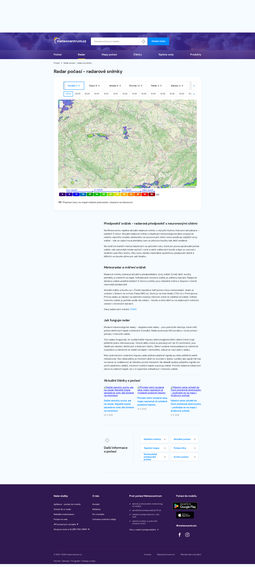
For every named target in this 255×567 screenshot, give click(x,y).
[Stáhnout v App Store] (185, 515)
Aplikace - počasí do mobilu (67, 504)
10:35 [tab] (153, 93)
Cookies (147, 554)
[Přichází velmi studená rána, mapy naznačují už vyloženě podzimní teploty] (152, 390)
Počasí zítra (180, 448)
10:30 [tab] (144, 93)
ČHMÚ (133, 309)
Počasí (58, 54)
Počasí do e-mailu (62, 509)
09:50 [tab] (68, 93)
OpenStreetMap (178, 187)
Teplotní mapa (151, 448)
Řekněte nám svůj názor (191, 554)
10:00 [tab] (87, 93)
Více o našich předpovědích (142, 529)
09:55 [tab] (77, 93)
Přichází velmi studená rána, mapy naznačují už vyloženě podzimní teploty (152, 401)
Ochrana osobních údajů (104, 519)
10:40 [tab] (162, 93)
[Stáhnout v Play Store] (185, 506)
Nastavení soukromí (166, 554)
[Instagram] (187, 537)
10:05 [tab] (96, 93)
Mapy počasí (109, 54)
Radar (81, 54)
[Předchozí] (61, 86)
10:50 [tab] (181, 93)
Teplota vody (166, 54)
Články (137, 54)
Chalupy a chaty (88, 561)
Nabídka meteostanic (64, 514)
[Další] (194, 86)
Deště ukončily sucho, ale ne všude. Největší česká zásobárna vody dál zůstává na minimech (119, 405)
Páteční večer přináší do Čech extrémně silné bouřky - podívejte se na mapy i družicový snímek (186, 405)
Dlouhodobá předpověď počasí (150, 457)
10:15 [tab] (115, 93)
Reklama (96, 509)
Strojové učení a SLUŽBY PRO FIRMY (70, 529)
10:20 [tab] (125, 93)
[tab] (74, 85)
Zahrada (65, 561)
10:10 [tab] (106, 93)
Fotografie (75, 561)
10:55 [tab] (191, 93)
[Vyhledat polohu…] (143, 41)
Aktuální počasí (182, 439)
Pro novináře (98, 514)
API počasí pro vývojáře (65, 524)
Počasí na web (61, 519)
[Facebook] (180, 537)
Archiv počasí (181, 456)
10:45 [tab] (172, 93)
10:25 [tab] (134, 93)
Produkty (195, 54)
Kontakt (96, 504)
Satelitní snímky (152, 439)
